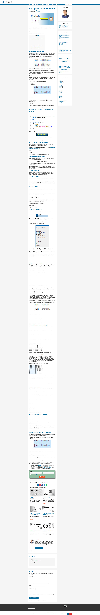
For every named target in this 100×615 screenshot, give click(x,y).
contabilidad (61, 82)
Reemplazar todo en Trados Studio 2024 (65, 39)
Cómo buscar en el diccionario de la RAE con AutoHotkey (35, 514)
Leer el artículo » (31, 502)
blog (60, 80)
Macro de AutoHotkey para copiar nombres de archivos (37, 38)
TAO (60, 97)
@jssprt (50, 467)
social (60, 95)
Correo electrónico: (45, 471)
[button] (38, 485)
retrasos (62, 67)
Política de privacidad (39, 474)
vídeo (60, 71)
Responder (32, 564)
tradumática (61, 102)
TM (59, 69)
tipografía (68, 67)
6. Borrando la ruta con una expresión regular (37, 45)
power (60, 66)
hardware (60, 87)
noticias (60, 91)
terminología (61, 98)
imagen (65, 62)
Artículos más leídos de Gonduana (64, 25)
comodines (61, 60)
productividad (36, 550)
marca (62, 63)
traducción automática (62, 100)
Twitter (47, 467)
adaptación (60, 78)
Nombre (30, 585)
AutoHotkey (39, 465)
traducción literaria (61, 101)
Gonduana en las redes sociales (63, 27)
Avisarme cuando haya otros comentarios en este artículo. (38, 600)
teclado (66, 67)
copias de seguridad (67, 60)
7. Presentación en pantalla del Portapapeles (37, 47)
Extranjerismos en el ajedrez (63, 49)
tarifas (64, 67)
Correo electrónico (32, 588)
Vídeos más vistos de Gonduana (63, 26)
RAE (66, 66)
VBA (68, 69)
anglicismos (60, 58)
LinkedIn (44, 467)
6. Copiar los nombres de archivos (35, 44)
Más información (74, 613)
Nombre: (31, 471)
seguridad (60, 93)
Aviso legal (44, 607)
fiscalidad (60, 86)
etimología (60, 85)
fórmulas (67, 61)
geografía (70, 61)
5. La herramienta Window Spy (35, 43)
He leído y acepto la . (36, 474)
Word (63, 71)
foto (65, 61)
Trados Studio (63, 69)
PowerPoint (63, 66)
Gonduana (7, 2)
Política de (63, 613)
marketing (60, 90)
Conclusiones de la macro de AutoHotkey (35, 48)
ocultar (38, 35)
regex (60, 67)
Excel (63, 61)
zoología (60, 72)
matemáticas (65, 63)
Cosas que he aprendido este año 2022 (64, 41)
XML (68, 71)
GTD (62, 62)
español (60, 61)
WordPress (66, 71)
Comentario (31, 576)
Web (30, 591)
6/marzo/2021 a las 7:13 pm (37, 560)
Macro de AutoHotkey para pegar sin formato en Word (48, 497)
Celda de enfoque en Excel (63, 34)
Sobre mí (65, 19)
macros (34, 550)
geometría (60, 62)
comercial (60, 81)
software (60, 96)
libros (60, 63)
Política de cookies (45, 606)
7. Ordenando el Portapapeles (35, 46)
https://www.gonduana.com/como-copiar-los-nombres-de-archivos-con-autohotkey (47, 116)
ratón (68, 66)
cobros (69, 58)
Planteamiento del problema (33, 37)
